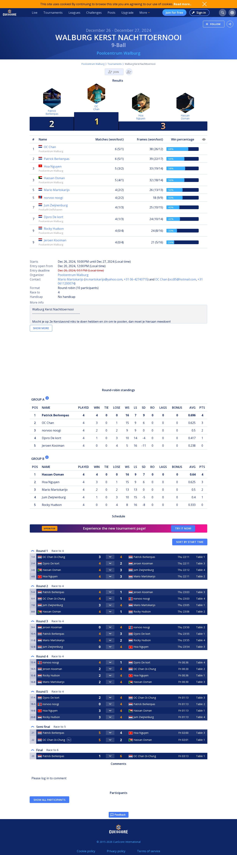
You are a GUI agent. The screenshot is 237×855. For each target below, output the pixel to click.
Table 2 (200, 576)
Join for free (174, 13)
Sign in (201, 13)
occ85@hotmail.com (182, 279)
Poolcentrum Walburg (118, 53)
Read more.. (182, 4)
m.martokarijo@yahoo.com (103, 279)
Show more (41, 328)
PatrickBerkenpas (52, 112)
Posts (111, 13)
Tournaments (53, 13)
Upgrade (127, 13)
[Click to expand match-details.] (110, 557)
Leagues (74, 13)
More (143, 13)
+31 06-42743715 (136, 279)
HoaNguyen (140, 117)
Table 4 (200, 570)
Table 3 (200, 563)
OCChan (96, 107)
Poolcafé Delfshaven (50, 209)
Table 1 (200, 557)
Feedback (120, 814)
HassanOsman (185, 117)
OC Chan (161, 279)
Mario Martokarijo (71, 279)
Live (34, 13)
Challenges (94, 13)
